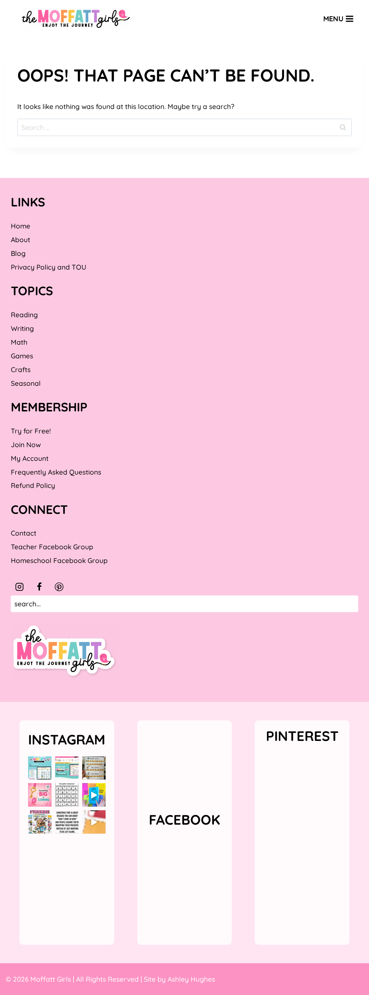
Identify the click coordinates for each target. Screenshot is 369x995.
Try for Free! (31, 431)
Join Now (26, 444)
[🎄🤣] (67, 822)
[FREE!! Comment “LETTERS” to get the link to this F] (94, 768)
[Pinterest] (59, 586)
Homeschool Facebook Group (59, 560)
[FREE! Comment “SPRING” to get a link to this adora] (40, 822)
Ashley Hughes (191, 979)
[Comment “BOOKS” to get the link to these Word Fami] (94, 795)
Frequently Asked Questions (56, 472)
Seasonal (26, 383)
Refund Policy (33, 485)
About (20, 239)
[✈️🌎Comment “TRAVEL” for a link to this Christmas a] (94, 822)
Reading (24, 314)
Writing (22, 328)
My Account (30, 458)
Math (19, 342)
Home (20, 226)
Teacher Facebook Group (52, 546)
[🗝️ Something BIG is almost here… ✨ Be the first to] (40, 795)
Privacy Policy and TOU (48, 267)
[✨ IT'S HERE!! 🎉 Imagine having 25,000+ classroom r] (40, 768)
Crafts (21, 369)
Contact (23, 533)
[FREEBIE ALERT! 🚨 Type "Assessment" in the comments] (67, 795)
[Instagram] (19, 586)
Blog (18, 253)
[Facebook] (39, 586)
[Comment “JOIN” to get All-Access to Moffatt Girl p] (67, 768)
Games (22, 356)
